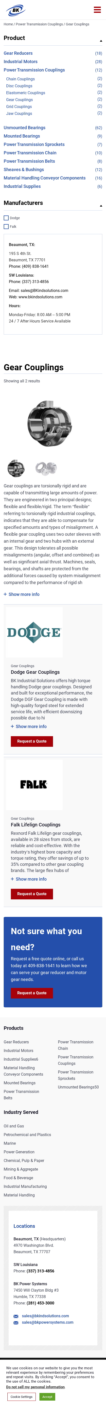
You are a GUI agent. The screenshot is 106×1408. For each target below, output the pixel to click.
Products (13, 1028)
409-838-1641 (41, 965)
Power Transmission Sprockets (34, 144)
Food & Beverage (18, 1178)
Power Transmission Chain (30, 152)
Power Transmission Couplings (39, 24)
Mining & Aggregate (21, 1169)
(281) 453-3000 (40, 1303)
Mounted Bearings (22, 136)
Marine (10, 1143)
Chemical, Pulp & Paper (24, 1160)
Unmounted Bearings (24, 127)
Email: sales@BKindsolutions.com (38, 290)
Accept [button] (47, 1397)
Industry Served (21, 1112)
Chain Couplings (20, 79)
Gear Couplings (19, 99)
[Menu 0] (97, 10)
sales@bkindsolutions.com (45, 1316)
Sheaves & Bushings (24, 169)
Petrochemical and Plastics (27, 1134)
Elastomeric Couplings (25, 92)
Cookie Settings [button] (22, 1397)
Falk (13, 227)
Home (8, 24)
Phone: (15, 266)
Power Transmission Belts (29, 161)
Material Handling (19, 1195)
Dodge (15, 218)
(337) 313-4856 (40, 1271)
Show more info (24, 594)
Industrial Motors (20, 61)
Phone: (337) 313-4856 (29, 281)
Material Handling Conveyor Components (45, 177)
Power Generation (19, 1152)
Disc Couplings (19, 86)
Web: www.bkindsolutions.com (35, 297)
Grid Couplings (19, 106)
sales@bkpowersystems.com (47, 1322)
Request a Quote (32, 741)
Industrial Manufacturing (25, 1186)
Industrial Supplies (22, 186)
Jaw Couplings (19, 113)
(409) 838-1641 (35, 266)
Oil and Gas (14, 1126)
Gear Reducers (18, 53)
